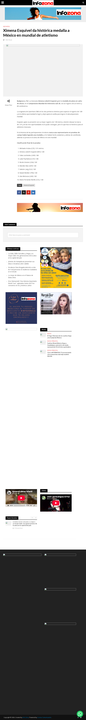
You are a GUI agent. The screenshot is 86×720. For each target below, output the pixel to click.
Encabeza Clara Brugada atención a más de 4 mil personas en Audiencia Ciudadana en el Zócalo (22, 269)
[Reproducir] (8, 505)
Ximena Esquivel (29, 185)
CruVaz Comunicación (44, 717)
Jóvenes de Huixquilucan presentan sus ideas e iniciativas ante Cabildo (21, 262)
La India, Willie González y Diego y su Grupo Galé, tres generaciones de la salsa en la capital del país (22, 256)
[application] (21, 498)
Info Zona (26, 717)
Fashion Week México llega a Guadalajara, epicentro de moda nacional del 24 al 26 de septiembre (59, 345)
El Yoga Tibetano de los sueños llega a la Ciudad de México (59, 337)
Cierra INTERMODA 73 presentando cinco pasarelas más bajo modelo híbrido (59, 354)
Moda (49, 334)
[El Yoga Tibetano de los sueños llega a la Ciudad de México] (43, 335)
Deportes (6, 26)
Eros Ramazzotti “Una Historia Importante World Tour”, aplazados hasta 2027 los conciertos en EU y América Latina (22, 283)
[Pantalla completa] (34, 505)
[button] (80, 714)
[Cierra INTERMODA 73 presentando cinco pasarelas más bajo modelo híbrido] (43, 352)
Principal (55, 341)
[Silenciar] (31, 505)
